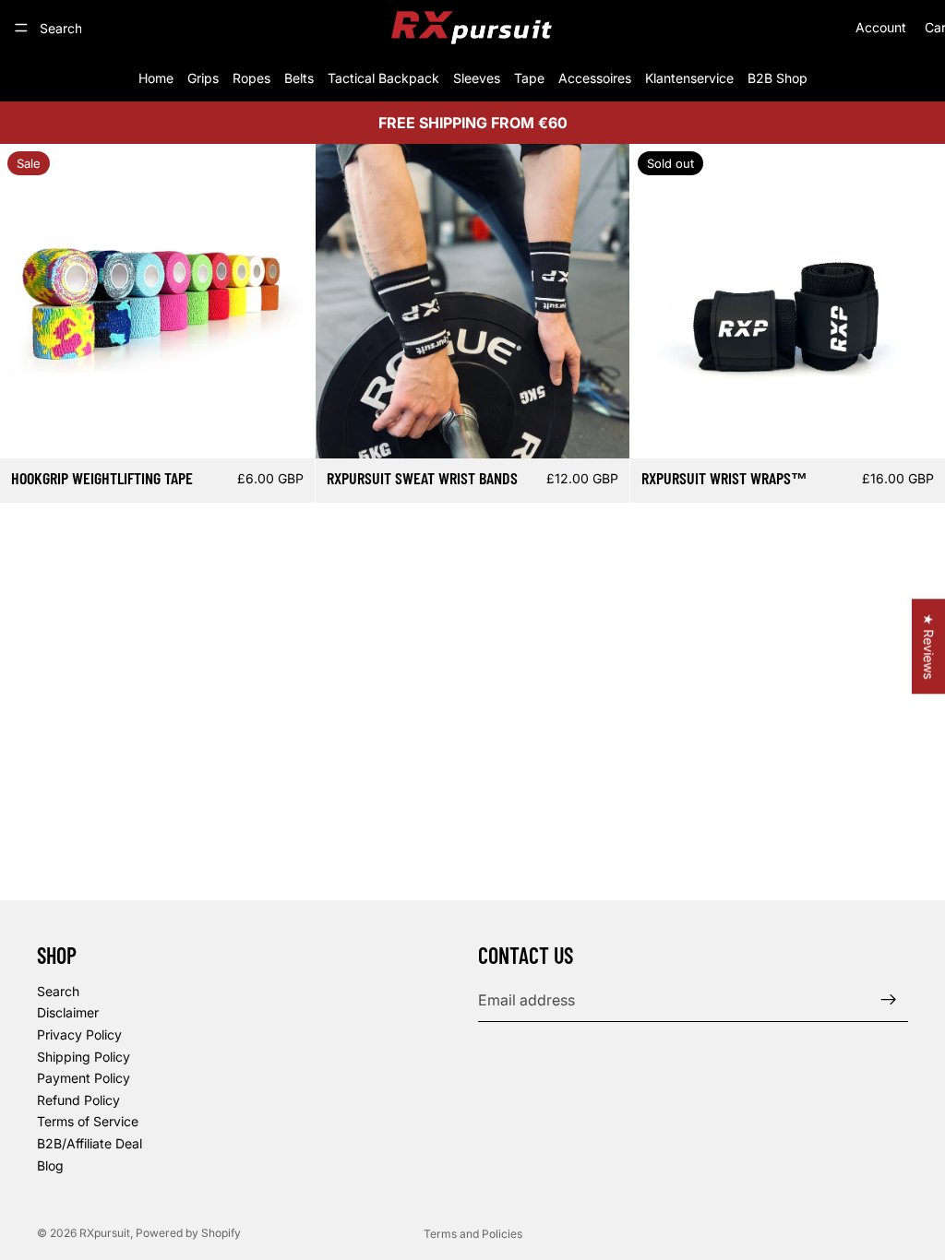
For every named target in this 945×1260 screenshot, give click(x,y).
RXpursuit (104, 1233)
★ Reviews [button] (929, 646)
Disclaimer (68, 1012)
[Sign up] (888, 1000)
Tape (529, 78)
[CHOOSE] (286, 429)
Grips (203, 78)
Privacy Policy (79, 1034)
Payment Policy (83, 1078)
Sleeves (476, 78)
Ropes (251, 78)
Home (155, 78)
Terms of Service (87, 1121)
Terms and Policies (473, 1234)
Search (58, 991)
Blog (50, 1165)
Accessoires (594, 78)
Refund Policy (78, 1100)
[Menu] (21, 27)
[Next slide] (287, 300)
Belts (299, 78)
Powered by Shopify (188, 1233)
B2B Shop (777, 78)
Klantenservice (689, 78)
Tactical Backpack (383, 78)
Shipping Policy (83, 1056)
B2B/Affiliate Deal (89, 1143)
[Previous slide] (27, 300)
